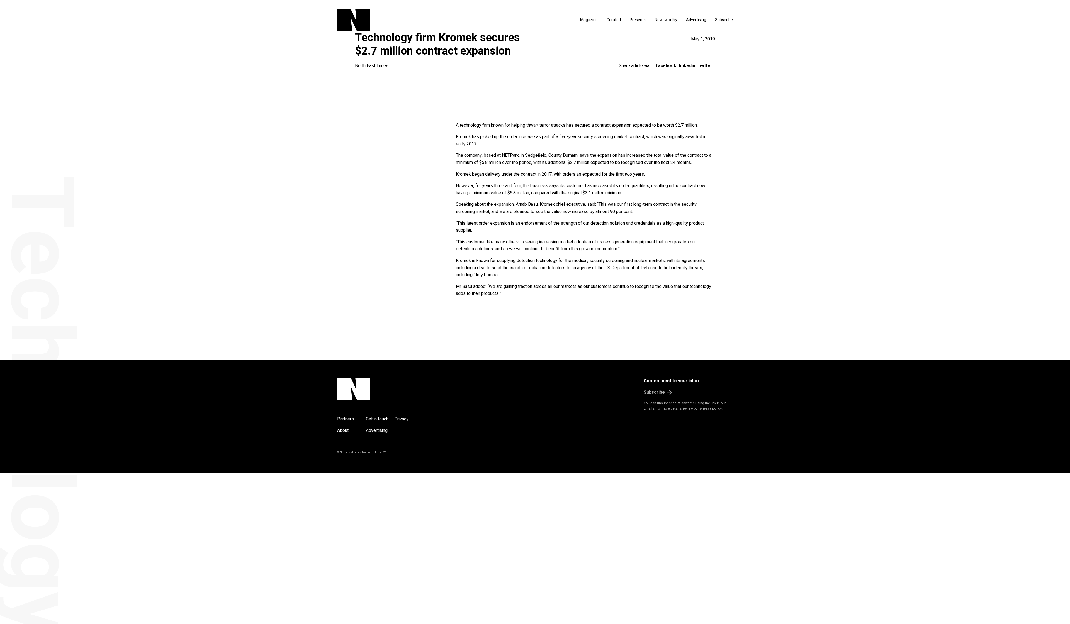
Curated (614, 20)
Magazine (589, 20)
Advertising (696, 20)
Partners (345, 419)
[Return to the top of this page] (380, 389)
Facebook (666, 65)
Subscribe (724, 20)
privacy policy (711, 408)
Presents (638, 20)
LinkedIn (687, 65)
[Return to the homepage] (406, 20)
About (343, 430)
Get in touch (377, 419)
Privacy (401, 419)
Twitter (705, 65)
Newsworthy (666, 20)
